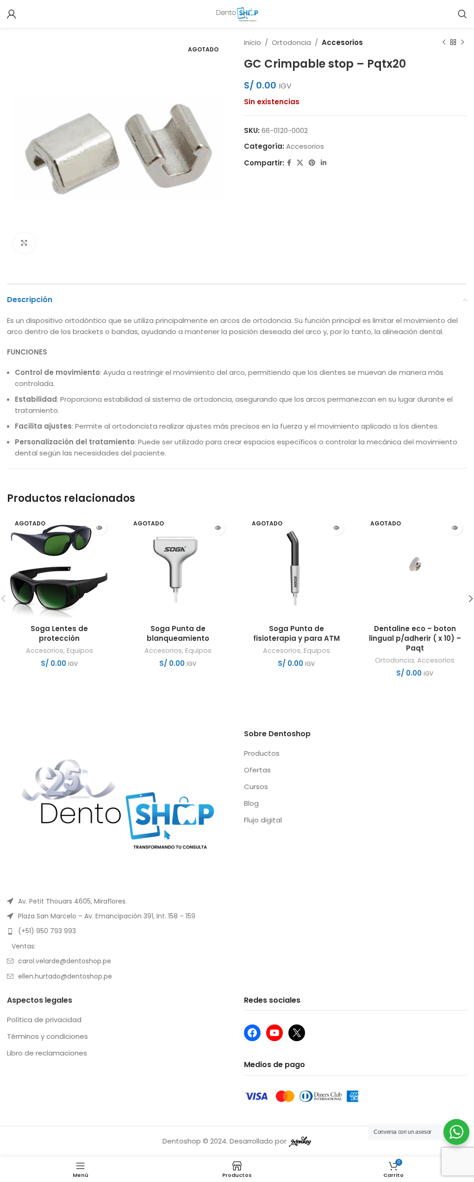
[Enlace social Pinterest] (312, 163)
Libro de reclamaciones (47, 1053)
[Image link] (118, 807)
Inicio (252, 42)
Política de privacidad (44, 1019)
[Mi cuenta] (11, 14)
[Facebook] (252, 1032)
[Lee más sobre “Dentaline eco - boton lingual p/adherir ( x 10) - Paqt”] (454, 527)
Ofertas (257, 770)
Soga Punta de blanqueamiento (178, 633)
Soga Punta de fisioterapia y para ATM (296, 633)
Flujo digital (263, 820)
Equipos (80, 650)
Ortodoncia (291, 42)
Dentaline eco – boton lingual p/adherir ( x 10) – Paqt (415, 638)
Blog (251, 803)
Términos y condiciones (47, 1036)
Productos (262, 753)
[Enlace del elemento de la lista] (118, 901)
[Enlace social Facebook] (289, 163)
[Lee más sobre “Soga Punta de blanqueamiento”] (217, 527)
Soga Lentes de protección (59, 633)
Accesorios (342, 42)
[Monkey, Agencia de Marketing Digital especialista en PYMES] (300, 1141)
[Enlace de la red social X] (300, 163)
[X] (296, 1032)
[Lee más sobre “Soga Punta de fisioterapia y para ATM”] (336, 527)
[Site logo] (237, 13)
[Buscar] (462, 14)
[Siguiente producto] (462, 42)
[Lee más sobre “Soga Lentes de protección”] (99, 527)
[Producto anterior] (444, 42)
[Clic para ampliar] (24, 243)
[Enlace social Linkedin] (323, 163)
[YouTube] (274, 1032)
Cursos (256, 786)
